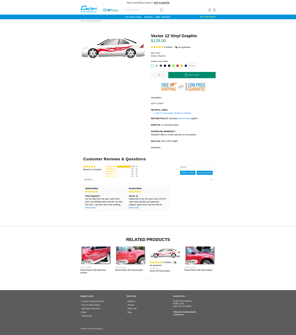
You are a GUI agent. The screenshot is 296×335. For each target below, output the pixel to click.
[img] (104, 191)
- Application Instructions (90, 309)
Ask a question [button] (204, 173)
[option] (96, 258)
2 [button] (150, 278)
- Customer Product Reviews (92, 301)
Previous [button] (78, 252)
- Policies (130, 305)
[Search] (161, 9)
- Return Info (132, 309)
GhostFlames (86, 267)
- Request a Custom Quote (184, 312)
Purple (192, 66)
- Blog (129, 312)
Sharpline (162, 56)
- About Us (131, 301)
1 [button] (146, 278)
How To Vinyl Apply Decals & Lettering (173, 113)
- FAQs (83, 312)
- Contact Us (178, 315)
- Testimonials (86, 316)
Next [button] (218, 252)
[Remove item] (214, 3)
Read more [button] (90, 207)
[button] (157, 47)
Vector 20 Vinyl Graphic (160, 271)
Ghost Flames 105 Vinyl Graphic (198, 270)
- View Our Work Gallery (90, 305)
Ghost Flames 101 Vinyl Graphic (129, 270)
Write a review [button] (187, 173)
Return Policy (184, 118)
